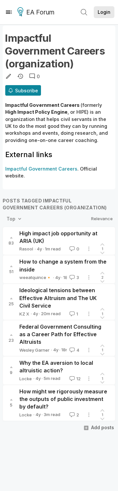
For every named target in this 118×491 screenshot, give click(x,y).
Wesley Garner (34, 350)
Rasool (26, 248)
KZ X (24, 313)
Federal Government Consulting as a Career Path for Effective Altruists (60, 334)
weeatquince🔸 (35, 277)
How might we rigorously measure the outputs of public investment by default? (63, 399)
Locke (25, 378)
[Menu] (9, 12)
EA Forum (40, 12)
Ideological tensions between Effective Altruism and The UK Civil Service (58, 298)
